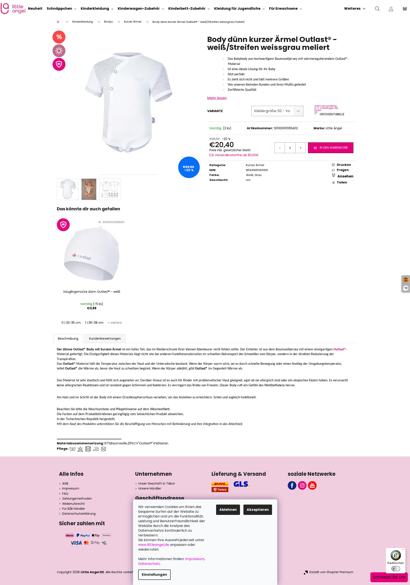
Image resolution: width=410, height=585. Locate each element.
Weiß (249, 175)
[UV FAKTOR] (92, 253)
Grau (258, 175)
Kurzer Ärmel (255, 165)
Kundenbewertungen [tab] (105, 338)
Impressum (70, 488)
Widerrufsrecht (73, 504)
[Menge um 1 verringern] (280, 148)
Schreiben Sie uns (389, 577)
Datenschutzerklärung (79, 514)
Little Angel (334, 128)
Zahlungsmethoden (77, 499)
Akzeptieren (258, 509)
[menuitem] (35, 8)
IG (302, 485)
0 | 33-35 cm (71, 322)
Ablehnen (228, 509)
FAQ (65, 494)
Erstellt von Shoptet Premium (331, 572)
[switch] (395, 568)
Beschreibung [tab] (68, 338)
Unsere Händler (149, 488)
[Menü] (403, 550)
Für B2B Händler (73, 509)
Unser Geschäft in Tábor (156, 484)
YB (312, 485)
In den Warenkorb (334, 147)
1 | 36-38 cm (94, 322)
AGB (65, 484)
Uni (248, 180)
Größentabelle (332, 114)
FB (292, 485)
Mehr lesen (217, 97)
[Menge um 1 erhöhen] (300, 148)
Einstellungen (154, 574)
